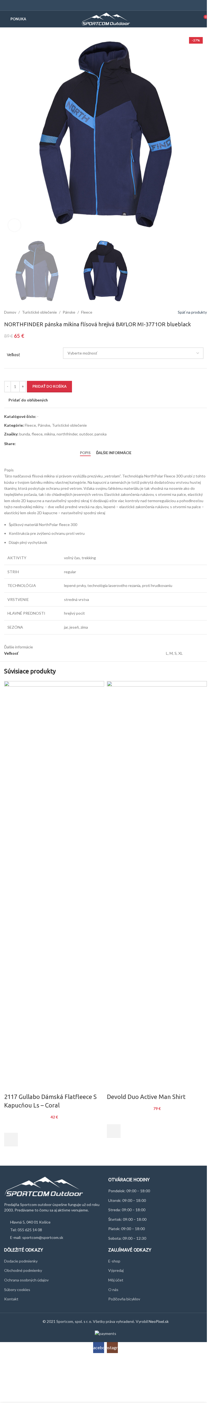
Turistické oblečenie (39, 312)
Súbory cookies (17, 1289)
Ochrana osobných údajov (26, 1280)
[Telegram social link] (45, 444)
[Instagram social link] (109, 5)
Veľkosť (13, 355)
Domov (10, 312)
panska (101, 434)
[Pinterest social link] (32, 444)
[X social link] (25, 444)
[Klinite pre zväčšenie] (14, 225)
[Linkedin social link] (38, 444)
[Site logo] (105, 18)
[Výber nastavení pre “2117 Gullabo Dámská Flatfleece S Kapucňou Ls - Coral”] (11, 1139)
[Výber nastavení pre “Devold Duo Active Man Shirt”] (114, 1131)
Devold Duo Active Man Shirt (146, 1096)
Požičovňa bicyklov (124, 1299)
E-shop (114, 1261)
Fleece (86, 312)
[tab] (85, 453)
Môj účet (115, 1280)
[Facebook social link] (102, 5)
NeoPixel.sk (159, 1321)
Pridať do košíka (49, 386)
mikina (49, 434)
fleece (37, 434)
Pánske (69, 312)
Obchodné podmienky (23, 1270)
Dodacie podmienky (21, 1261)
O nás (113, 1289)
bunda (24, 434)
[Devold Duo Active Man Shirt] (157, 886)
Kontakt (11, 1299)
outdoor (86, 434)
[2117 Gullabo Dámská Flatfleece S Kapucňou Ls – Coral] (54, 886)
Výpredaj (116, 1270)
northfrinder (67, 434)
